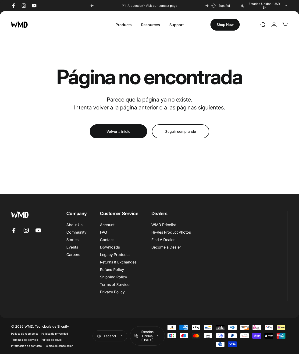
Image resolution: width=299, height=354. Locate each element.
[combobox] (223, 5)
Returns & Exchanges (118, 262)
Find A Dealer (163, 240)
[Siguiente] (207, 5)
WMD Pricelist (163, 224)
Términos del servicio (24, 339)
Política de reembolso (25, 333)
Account (107, 224)
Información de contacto (26, 345)
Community (76, 232)
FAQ (103, 232)
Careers (73, 254)
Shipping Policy (113, 277)
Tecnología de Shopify (52, 326)
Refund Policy (112, 269)
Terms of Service (114, 284)
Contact (107, 240)
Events (72, 247)
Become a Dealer (166, 247)
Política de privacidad (54, 333)
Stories (72, 240)
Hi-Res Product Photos (171, 232)
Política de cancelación (59, 345)
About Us (74, 224)
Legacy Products (114, 254)
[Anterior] (92, 5)
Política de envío (51, 339)
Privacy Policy (112, 292)
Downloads (110, 247)
